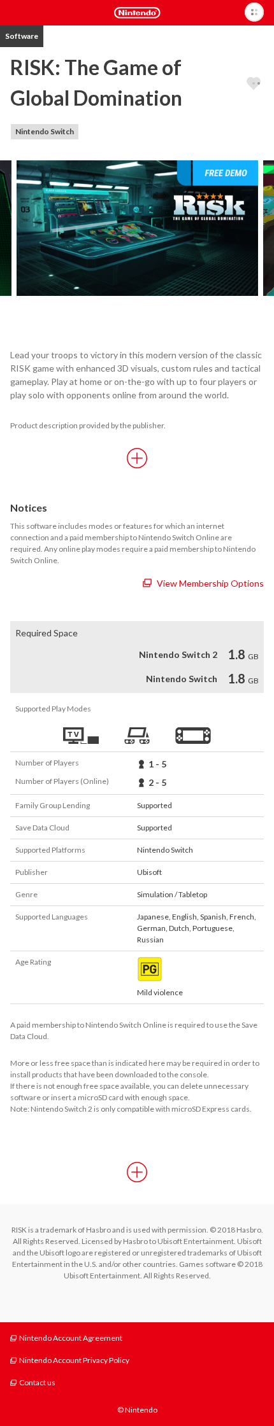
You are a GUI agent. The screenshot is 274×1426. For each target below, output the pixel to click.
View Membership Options (210, 583)
